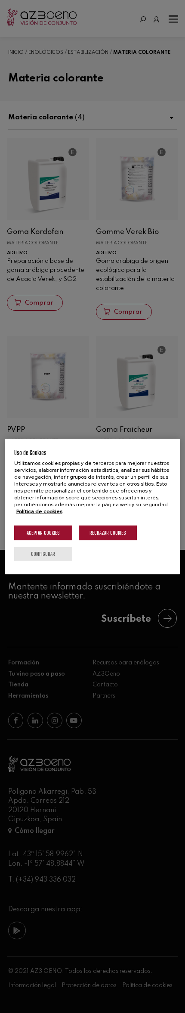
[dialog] (93, 506)
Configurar (43, 554)
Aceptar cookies (43, 533)
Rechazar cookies (107, 533)
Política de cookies (39, 511)
